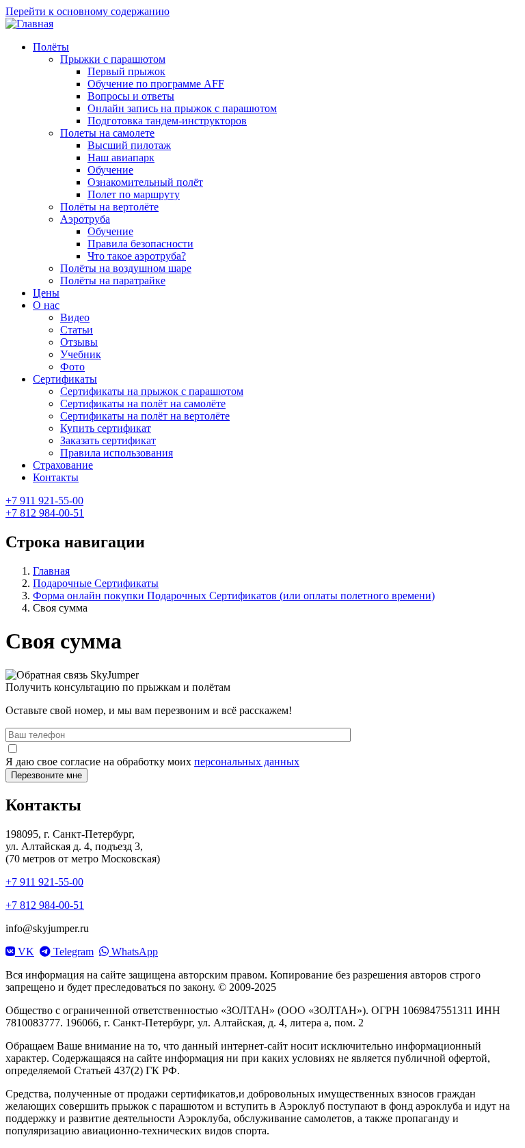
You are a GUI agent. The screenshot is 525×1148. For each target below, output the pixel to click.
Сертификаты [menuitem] (65, 379)
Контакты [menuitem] (56, 477)
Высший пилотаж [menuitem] (129, 145)
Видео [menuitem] (75, 317)
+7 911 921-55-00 (44, 500)
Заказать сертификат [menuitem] (108, 440)
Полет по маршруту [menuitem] (134, 194)
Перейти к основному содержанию (87, 11)
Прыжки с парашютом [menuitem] (112, 59)
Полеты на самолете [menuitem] (107, 133)
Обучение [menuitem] (110, 170)
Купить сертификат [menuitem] (105, 428)
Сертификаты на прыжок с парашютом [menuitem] (151, 391)
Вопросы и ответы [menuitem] (131, 96)
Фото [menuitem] (72, 366)
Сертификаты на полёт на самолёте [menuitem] (143, 403)
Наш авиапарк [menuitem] (121, 157)
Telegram (72, 951)
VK (24, 951)
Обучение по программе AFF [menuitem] (156, 84)
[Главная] (29, 23)
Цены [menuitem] (46, 293)
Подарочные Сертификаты (96, 583)
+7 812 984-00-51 (44, 513)
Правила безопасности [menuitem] (140, 243)
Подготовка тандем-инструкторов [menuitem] (167, 120)
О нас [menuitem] (46, 305)
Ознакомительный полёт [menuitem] (145, 182)
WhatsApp (133, 951)
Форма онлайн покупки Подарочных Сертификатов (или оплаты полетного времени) (234, 595)
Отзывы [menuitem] (79, 342)
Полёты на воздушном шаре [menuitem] (125, 268)
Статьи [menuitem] (76, 330)
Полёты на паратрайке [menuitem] (112, 280)
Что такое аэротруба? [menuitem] (137, 256)
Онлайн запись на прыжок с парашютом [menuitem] (182, 108)
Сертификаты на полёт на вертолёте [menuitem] (145, 416)
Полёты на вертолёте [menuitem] (109, 207)
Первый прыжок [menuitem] (126, 71)
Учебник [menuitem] (80, 354)
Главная (51, 571)
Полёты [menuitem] (51, 47)
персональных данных (246, 761)
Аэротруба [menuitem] (85, 219)
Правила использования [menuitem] (116, 453)
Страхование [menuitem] (63, 465)
